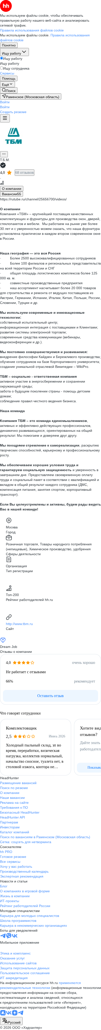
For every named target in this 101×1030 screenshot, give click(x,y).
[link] (8, 90)
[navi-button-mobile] (5, 118)
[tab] (11, 188)
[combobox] (11, 1021)
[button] (5, 102)
